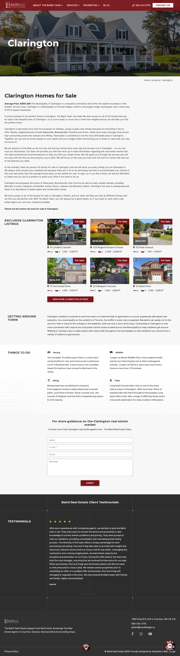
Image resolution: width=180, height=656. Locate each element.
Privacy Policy (11, 651)
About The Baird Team (47, 5)
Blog (106, 5)
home (147, 80)
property (156, 80)
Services (72, 5)
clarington (167, 80)
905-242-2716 (139, 623)
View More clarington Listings (70, 299)
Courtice (73, 132)
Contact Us (163, 5)
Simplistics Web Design (164, 651)
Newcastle (48, 132)
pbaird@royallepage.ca (143, 627)
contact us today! (41, 202)
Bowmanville (61, 132)
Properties (90, 5)
